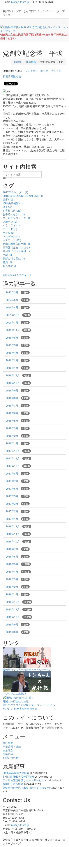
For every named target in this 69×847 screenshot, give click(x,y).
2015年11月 (18, 609)
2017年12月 (18, 451)
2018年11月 (18, 375)
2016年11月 (18, 534)
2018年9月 (17, 390)
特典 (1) (7, 262)
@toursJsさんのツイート (17, 275)
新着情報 (31, 62)
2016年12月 (18, 526)
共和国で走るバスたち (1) (18, 247)
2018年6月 (17, 413)
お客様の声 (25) (12, 210)
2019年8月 (17, 337)
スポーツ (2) (10, 221)
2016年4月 (18, 571)
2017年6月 (17, 488)
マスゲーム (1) (11, 236)
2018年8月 (17, 398)
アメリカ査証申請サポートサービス (23, 780)
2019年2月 (17, 360)
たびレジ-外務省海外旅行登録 (20, 708)
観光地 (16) (9, 266)
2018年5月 (17, 420)
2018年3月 (17, 428)
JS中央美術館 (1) (13, 203)
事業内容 (8, 754)
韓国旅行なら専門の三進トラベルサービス (27, 669)
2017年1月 (17, 519)
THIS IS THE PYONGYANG (18, 776)
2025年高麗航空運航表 (16, 773)
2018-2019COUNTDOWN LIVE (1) (23, 196)
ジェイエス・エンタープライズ (43, 71)
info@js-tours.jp (20, 2)
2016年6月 (17, 556)
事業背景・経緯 (12, 746)
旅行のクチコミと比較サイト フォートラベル (29, 705)
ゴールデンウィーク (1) (16, 218)
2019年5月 (17, 345)
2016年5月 (18, 564)
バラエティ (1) (11, 225)
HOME (18, 62)
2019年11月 (18, 330)
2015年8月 (17, 632)
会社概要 (8, 743)
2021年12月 (18, 315)
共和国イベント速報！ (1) (18, 251)
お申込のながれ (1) (14, 214)
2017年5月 (17, 496)
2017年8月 (17, 473)
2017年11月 (18, 458)
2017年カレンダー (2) (15, 192)
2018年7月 (17, 405)
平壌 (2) (7, 254)
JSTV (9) (8, 199)
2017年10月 (18, 466)
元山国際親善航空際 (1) (16, 243)
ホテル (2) (9, 232)
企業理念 (8, 750)
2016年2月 (17, 586)
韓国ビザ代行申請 (13, 784)
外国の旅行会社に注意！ (17, 701)
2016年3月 (17, 579)
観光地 (17, 76)
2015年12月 (18, 602)
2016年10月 (18, 541)
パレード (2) (10, 229)
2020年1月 (17, 322)
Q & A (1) (8, 207)
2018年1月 (17, 443)
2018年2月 (17, 435)
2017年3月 (17, 503)
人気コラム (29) (12, 240)
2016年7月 (17, 549)
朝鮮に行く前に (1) (14, 258)
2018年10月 (18, 383)
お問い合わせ (10, 757)
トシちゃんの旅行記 (14, 693)
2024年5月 (17, 300)
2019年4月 (17, 352)
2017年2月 (17, 511)
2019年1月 (17, 368)
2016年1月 (17, 594)
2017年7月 (17, 481)
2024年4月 (17, 307)
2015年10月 (18, 617)
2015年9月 (17, 624)
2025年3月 (17, 292)
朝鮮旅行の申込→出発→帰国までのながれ (27, 787)
